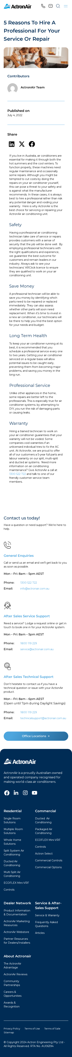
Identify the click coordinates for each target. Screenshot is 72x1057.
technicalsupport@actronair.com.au (43, 718)
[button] (11, 144)
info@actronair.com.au (34, 588)
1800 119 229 (28, 643)
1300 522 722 (17, 474)
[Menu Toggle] (65, 6)
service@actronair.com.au (37, 649)
